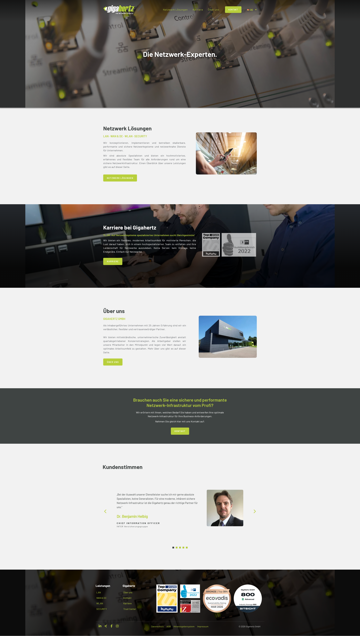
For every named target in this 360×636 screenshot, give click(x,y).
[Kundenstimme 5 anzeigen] (187, 548)
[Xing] (105, 626)
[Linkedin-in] (100, 626)
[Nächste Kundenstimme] (254, 511)
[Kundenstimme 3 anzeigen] (180, 548)
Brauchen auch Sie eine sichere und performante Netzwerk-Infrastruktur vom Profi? (180, 402)
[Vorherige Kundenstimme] (105, 511)
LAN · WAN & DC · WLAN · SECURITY (125, 136)
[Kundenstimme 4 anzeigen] (183, 548)
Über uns (213, 9)
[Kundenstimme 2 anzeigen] (177, 548)
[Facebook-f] (111, 626)
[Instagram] (117, 626)
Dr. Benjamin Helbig (132, 516)
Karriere (198, 9)
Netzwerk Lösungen (175, 9)
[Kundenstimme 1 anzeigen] (173, 548)
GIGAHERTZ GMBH (114, 318)
